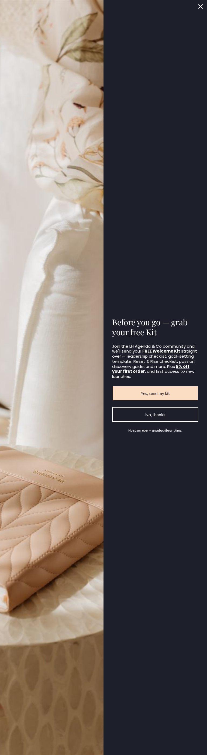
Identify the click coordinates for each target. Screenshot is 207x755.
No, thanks (155, 414)
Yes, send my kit (155, 393)
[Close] (200, 6)
